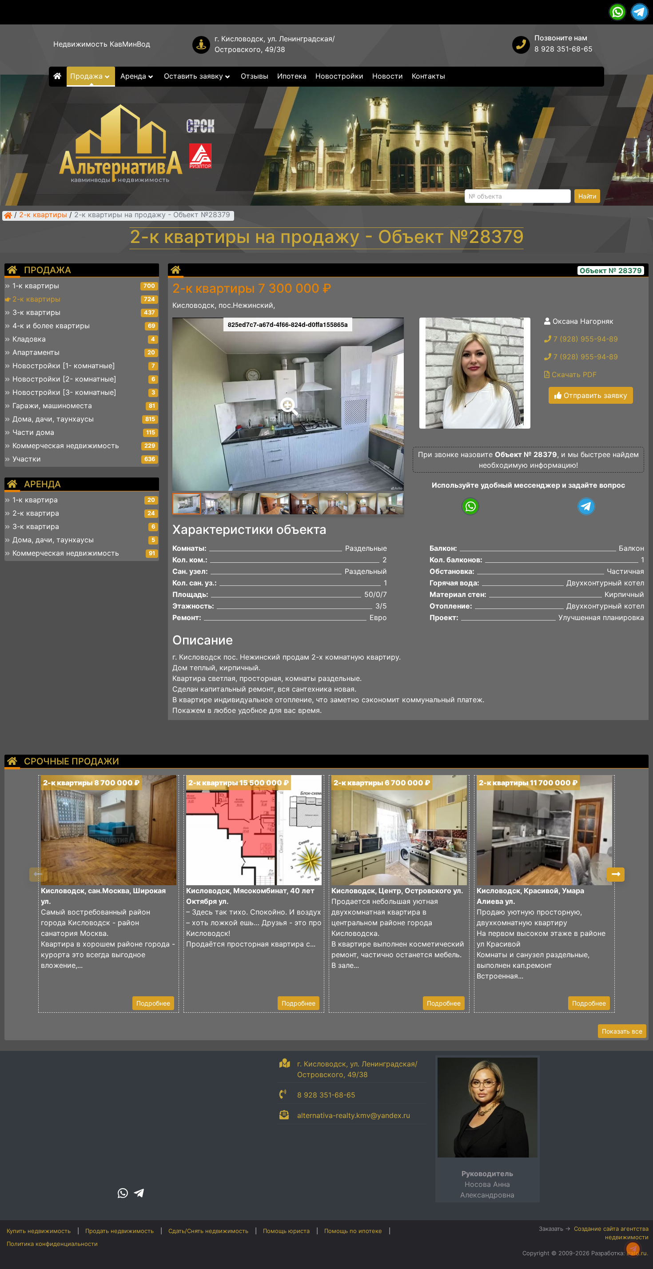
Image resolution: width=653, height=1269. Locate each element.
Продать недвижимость (119, 1230)
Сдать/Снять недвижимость (208, 1230)
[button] (287, 400)
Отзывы (254, 76)
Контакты (428, 76)
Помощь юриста (286, 1230)
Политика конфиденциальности (52, 1243)
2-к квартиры (43, 215)
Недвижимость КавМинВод (101, 44)
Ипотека (292, 76)
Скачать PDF (573, 374)
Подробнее (153, 1003)
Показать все (622, 1031)
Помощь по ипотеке (353, 1230)
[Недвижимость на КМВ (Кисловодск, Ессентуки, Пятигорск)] (8, 215)
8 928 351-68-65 (563, 48)
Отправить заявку (594, 395)
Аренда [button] (134, 76)
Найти (587, 196)
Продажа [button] (87, 76)
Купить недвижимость (39, 1230)
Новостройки (339, 76)
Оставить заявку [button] (194, 76)
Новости (387, 76)
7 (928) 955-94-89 (584, 338)
